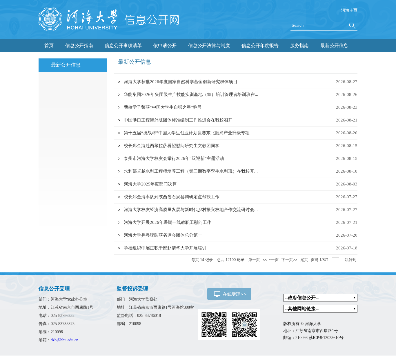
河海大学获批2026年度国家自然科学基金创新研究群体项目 (180, 81)
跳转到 (351, 260)
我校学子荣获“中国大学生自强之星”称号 (163, 107)
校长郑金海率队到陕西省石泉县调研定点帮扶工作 (171, 196)
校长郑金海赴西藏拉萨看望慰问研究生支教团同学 (171, 145)
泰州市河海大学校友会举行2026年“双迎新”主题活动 (174, 158)
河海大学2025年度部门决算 (150, 184)
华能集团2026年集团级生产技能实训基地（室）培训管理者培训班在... (191, 94)
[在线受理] (229, 293)
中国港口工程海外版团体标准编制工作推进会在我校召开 (178, 120)
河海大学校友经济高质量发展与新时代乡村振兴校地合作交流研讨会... (191, 209)
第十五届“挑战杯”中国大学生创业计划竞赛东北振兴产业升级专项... (188, 133)
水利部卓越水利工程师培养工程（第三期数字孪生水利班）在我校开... (191, 171)
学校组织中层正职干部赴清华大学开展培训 (165, 248)
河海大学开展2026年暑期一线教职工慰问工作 (167, 222)
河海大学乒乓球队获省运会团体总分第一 (163, 235)
